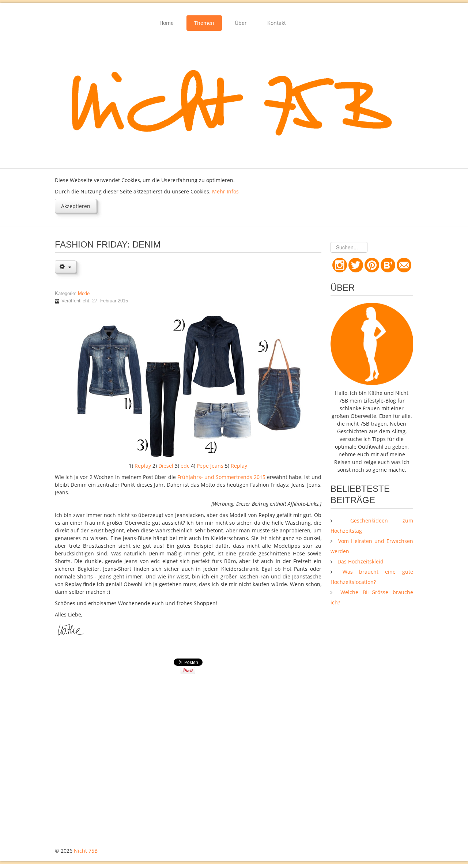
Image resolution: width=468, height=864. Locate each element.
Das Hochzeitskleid (360, 561)
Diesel (165, 465)
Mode (84, 293)
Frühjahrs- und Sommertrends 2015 (222, 476)
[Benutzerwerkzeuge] (65, 266)
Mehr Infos (225, 191)
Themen (204, 22)
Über (241, 22)
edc (185, 465)
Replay (143, 465)
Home (166, 22)
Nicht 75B (86, 850)
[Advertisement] (372, 724)
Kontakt (276, 22)
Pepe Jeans (210, 465)
